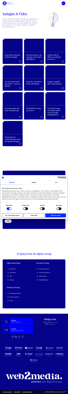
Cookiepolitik (17, 392)
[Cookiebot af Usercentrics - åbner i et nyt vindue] (59, 177)
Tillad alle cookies (56, 215)
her (14, 199)
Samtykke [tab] (12, 182)
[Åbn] (65, 391)
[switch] (25, 208)
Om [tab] (56, 182)
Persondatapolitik (7, 392)
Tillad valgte (34, 215)
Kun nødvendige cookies (12, 215)
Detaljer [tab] (34, 182)
